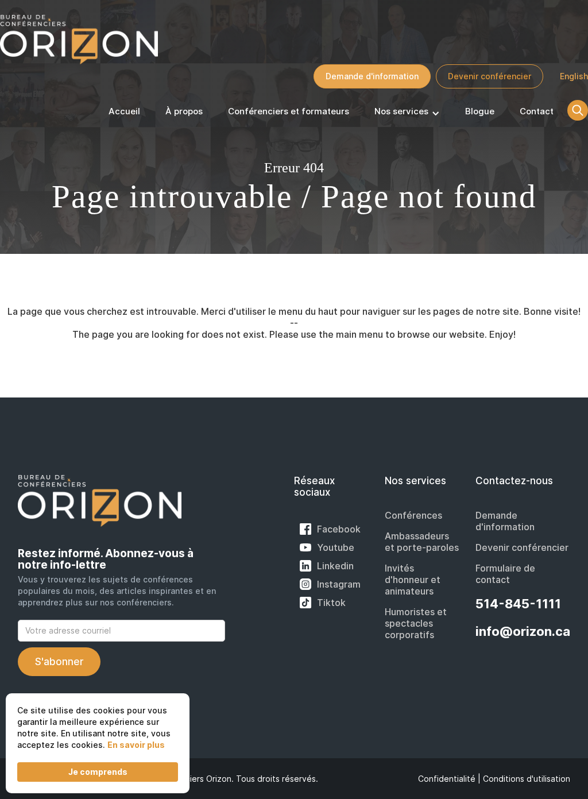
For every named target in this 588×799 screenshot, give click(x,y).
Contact (537, 111)
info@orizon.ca (522, 631)
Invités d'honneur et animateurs (412, 579)
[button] (407, 113)
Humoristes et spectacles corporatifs (416, 623)
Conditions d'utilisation (526, 778)
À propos (184, 111)
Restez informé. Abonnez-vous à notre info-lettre (106, 559)
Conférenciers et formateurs (288, 111)
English (574, 76)
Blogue (479, 111)
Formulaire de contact (505, 573)
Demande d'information (372, 76)
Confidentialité (446, 778)
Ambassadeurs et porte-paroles (422, 541)
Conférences (413, 515)
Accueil (124, 111)
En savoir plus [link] (136, 745)
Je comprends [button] (97, 772)
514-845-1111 (518, 603)
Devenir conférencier (489, 76)
